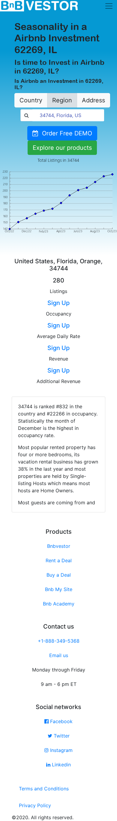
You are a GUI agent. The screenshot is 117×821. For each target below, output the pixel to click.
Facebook (61, 721)
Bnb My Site (58, 589)
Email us (58, 655)
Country (31, 100)
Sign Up (58, 302)
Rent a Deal (59, 560)
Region (62, 100)
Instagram (61, 750)
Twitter (61, 736)
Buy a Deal (58, 575)
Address (93, 100)
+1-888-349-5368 (59, 641)
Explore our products (62, 147)
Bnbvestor (58, 546)
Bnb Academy (58, 604)
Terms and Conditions (44, 789)
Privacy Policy (35, 805)
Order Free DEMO (65, 133)
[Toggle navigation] (109, 6)
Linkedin (60, 765)
